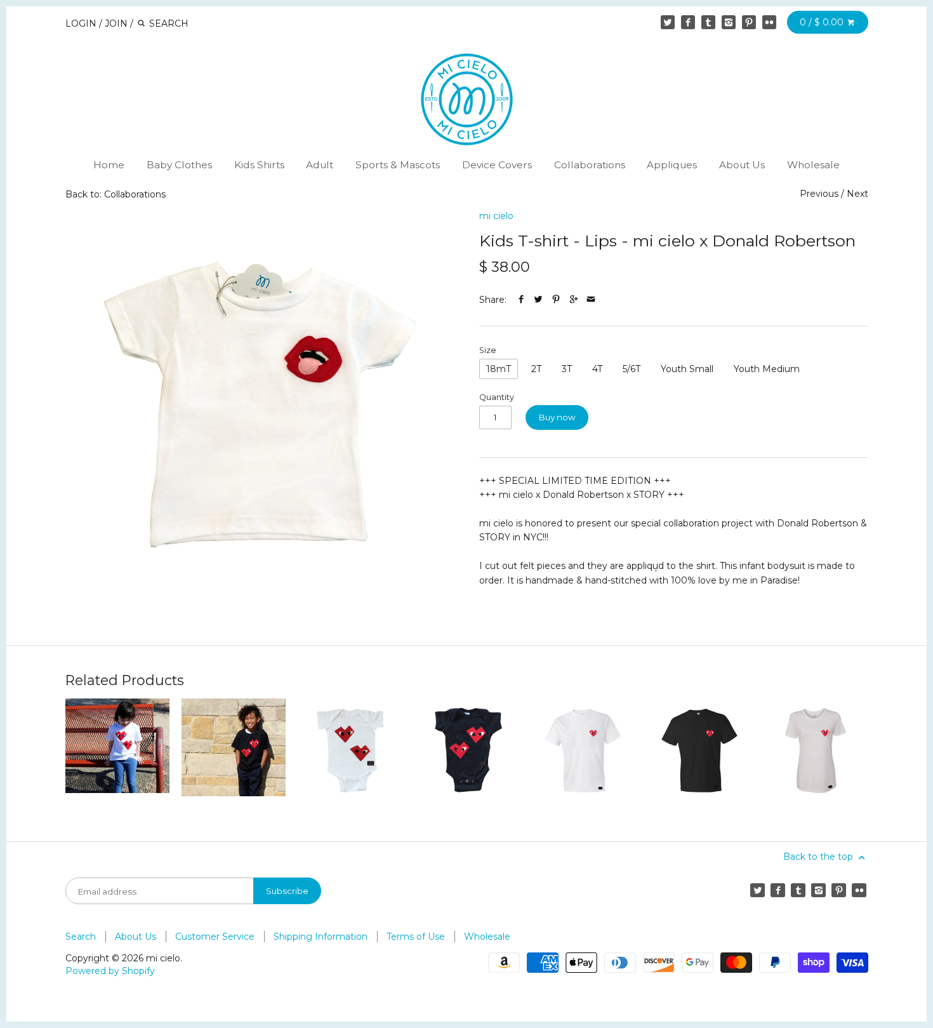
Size (487, 350)
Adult (319, 165)
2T (536, 369)
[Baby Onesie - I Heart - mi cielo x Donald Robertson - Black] (466, 750)
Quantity (496, 397)
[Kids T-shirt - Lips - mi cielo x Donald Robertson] (259, 404)
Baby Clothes (179, 165)
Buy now (557, 417)
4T (597, 369)
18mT (498, 369)
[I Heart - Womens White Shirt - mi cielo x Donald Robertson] (816, 750)
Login (80, 23)
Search (80, 936)
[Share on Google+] (573, 299)
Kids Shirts (259, 165)
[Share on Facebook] (521, 299)
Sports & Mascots (397, 165)
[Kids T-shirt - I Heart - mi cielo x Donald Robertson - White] (117, 750)
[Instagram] (729, 22)
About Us (742, 165)
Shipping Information (320, 936)
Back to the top (819, 856)
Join (116, 23)
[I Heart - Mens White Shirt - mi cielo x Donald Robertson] (583, 750)
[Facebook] (688, 22)
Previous (819, 193)
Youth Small (687, 369)
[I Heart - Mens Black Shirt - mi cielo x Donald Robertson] (699, 750)
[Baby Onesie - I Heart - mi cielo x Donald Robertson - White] (350, 750)
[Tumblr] (708, 22)
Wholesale (813, 165)
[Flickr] (769, 22)
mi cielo (496, 216)
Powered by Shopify (110, 971)
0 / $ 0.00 (823, 22)
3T (567, 369)
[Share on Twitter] (538, 299)
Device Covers (497, 165)
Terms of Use (416, 936)
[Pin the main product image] (556, 299)
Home (108, 165)
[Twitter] (668, 22)
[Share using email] (591, 299)
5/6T (631, 369)
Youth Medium (767, 369)
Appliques (672, 165)
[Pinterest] (749, 22)
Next (857, 193)
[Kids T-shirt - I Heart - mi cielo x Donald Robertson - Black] (234, 750)
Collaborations (589, 165)
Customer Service (215, 936)
